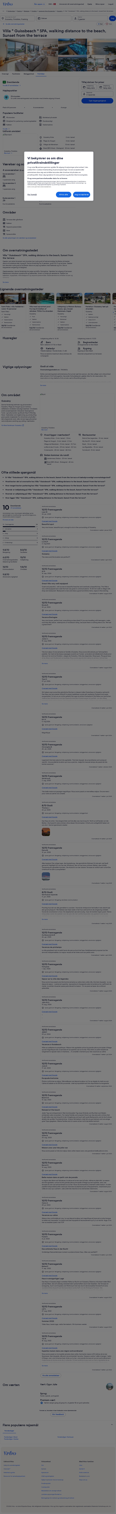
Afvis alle (63, 194)
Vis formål (32, 194)
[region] (59, 176)
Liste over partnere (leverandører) (39, 187)
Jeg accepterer (81, 194)
